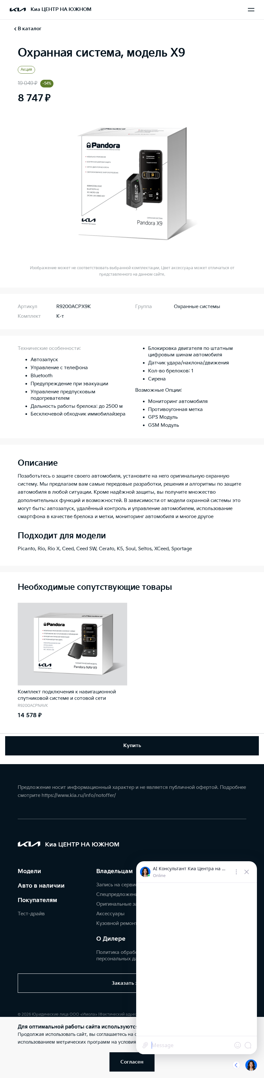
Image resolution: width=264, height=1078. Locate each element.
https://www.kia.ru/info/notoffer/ (79, 795)
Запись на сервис (117, 885)
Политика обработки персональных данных (123, 955)
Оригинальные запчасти (125, 904)
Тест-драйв (31, 914)
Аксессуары (110, 914)
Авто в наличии (41, 885)
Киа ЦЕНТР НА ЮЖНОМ (61, 9)
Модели (29, 871)
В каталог (30, 29)
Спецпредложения (118, 894)
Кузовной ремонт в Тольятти (130, 923)
